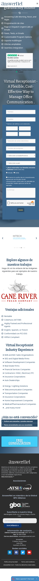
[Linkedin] (10, 552)
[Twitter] (23, 552)
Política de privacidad (11, 562)
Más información (7, 477)
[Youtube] (29, 552)
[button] (37, 3)
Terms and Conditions (28, 562)
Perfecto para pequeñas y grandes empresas (18, 421)
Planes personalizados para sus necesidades (18, 425)
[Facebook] (16, 552)
